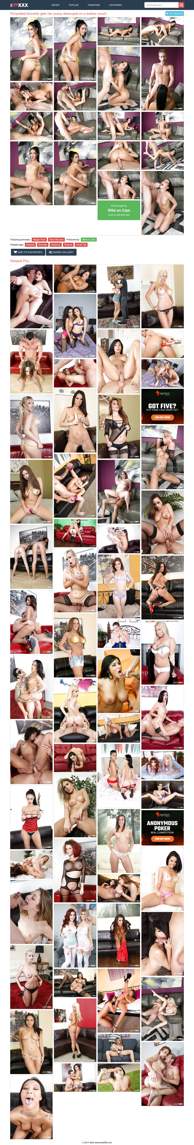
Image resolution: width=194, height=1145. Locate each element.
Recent (56, 5)
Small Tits (81, 244)
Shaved (68, 244)
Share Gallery (63, 252)
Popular (73, 5)
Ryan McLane (56, 239)
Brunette (42, 244)
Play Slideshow (176, 13)
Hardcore (55, 244)
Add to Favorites (29, 252)
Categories (115, 5)
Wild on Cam (88, 239)
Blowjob (30, 244)
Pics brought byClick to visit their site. (119, 210)
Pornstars (94, 5)
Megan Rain (39, 239)
